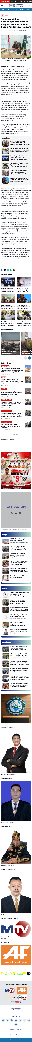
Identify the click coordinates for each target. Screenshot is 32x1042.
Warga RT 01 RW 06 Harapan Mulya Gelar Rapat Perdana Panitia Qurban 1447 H (19, 562)
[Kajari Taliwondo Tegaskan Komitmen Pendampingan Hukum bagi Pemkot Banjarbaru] (28, 391)
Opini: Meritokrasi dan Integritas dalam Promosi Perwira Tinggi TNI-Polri (18, 624)
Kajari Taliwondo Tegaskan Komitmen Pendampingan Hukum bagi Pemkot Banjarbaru (11, 392)
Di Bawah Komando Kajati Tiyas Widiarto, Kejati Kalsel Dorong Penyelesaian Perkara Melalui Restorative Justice (9, 351)
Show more (16, 435)
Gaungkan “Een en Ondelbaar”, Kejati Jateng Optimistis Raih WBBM (22, 290)
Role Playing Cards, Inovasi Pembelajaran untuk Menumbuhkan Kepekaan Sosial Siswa (18, 648)
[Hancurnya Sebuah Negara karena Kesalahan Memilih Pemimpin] (5, 632)
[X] (5, 270)
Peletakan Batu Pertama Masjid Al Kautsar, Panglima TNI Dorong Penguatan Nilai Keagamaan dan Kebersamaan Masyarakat (18, 548)
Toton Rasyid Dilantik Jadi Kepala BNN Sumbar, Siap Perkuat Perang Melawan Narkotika (18, 157)
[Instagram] (11, 1020)
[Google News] (20, 1020)
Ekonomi (21, 9)
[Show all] (29, 535)
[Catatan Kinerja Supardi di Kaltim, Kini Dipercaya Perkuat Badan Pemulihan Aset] (5, 180)
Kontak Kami (18, 1029)
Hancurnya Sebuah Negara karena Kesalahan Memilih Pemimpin (18, 631)
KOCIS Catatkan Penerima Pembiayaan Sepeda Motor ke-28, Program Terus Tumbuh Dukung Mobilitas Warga (12, 381)
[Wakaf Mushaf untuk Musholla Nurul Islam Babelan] (5, 578)
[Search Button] (29, 5)
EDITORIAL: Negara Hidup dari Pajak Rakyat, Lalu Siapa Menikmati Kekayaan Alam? (19, 616)
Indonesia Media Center (18, 1040)
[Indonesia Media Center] (16, 5)
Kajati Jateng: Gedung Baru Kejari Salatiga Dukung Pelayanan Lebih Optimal (18, 172)
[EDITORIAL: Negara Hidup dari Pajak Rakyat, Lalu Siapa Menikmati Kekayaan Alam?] (5, 617)
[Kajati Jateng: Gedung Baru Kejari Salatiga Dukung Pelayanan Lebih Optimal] (5, 173)
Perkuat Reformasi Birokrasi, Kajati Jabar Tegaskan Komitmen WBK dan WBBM (19, 165)
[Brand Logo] (10, 990)
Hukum (15, 9)
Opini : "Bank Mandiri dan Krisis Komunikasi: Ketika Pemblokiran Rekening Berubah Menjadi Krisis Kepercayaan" (19, 594)
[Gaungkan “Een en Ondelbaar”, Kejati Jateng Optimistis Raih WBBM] (24, 281)
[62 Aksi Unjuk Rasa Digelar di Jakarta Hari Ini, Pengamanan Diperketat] (28, 424)
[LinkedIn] (28, 1020)
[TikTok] (24, 1020)
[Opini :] (5, 595)
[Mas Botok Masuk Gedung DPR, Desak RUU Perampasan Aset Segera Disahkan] (28, 402)
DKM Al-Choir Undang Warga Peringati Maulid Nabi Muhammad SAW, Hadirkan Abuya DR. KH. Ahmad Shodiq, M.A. (12, 370)
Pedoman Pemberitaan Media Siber (16, 1032)
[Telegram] (8, 270)
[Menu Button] (2, 5)
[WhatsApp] (11, 270)
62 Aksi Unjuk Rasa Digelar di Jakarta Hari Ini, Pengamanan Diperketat (10, 426)
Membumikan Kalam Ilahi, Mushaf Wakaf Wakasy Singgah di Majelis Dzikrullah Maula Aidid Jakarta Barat (19, 555)
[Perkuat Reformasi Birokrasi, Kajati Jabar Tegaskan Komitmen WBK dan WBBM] (5, 166)
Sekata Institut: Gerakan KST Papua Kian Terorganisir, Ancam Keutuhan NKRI (19, 601)
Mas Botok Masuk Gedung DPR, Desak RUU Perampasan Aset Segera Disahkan (11, 403)
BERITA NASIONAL (6, 400)
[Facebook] (2, 270)
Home (3, 9)
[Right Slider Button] (30, 9)
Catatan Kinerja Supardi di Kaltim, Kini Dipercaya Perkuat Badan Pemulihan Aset (19, 179)
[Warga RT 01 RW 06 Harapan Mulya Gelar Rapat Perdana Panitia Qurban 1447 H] (5, 563)
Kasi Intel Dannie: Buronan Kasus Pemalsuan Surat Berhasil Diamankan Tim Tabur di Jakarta (19, 142)
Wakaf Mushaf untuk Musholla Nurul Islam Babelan (19, 576)
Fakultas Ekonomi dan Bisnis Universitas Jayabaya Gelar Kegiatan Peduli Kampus (19, 685)
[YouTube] (16, 1020)
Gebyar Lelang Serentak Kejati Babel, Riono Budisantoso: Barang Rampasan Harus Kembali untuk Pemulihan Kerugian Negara (8, 306)
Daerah (4, 388)
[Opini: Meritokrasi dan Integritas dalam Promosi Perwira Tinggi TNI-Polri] (5, 625)
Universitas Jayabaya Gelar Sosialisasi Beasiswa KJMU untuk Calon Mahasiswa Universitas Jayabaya (19, 670)
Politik (8, 9)
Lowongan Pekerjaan (16, 1035)
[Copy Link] (14, 270)
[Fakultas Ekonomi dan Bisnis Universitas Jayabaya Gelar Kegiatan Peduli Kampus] (5, 686)
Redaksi (12, 1029)
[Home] (2, 15)
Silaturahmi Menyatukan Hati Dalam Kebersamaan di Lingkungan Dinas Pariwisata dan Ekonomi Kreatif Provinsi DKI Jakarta (19, 570)
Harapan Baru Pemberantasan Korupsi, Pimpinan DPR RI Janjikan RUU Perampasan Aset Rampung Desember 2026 (11, 415)
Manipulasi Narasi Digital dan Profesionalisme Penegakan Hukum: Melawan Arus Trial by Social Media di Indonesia (19, 609)
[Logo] (16, 1008)
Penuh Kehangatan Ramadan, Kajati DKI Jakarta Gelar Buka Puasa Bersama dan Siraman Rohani (19, 150)
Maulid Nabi (5, 366)
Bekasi (4, 377)
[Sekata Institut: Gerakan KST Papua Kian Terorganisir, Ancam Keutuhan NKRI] (5, 602)
